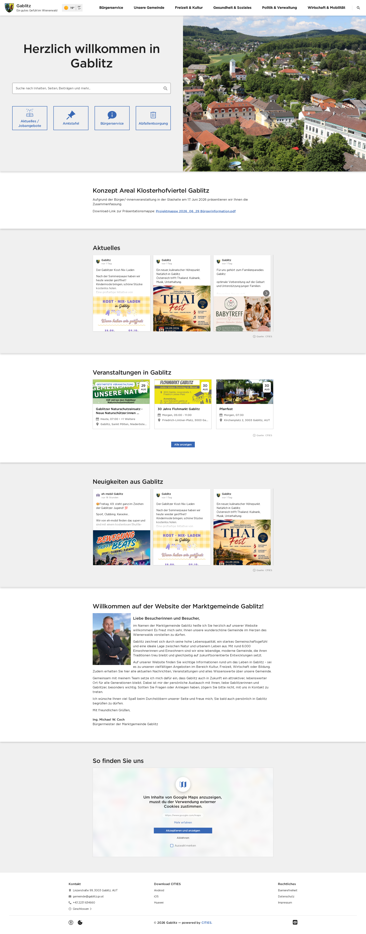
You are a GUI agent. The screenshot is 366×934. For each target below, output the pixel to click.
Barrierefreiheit (287, 890)
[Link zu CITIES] (295, 922)
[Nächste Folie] (266, 293)
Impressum (285, 902)
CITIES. (206, 922)
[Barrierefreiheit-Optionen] (71, 922)
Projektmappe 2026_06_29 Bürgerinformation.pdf (196, 211)
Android (159, 890)
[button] (274, 85)
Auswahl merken (185, 845)
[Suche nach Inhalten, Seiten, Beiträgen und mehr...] (165, 88)
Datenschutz (286, 896)
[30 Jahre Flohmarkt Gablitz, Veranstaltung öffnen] (183, 404)
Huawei (159, 902)
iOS (156, 896)
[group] (183, 293)
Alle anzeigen (183, 444)
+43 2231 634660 (84, 902)
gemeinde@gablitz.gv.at (88, 896)
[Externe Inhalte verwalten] (80, 922)
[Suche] (358, 8)
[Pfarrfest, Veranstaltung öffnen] (244, 404)
